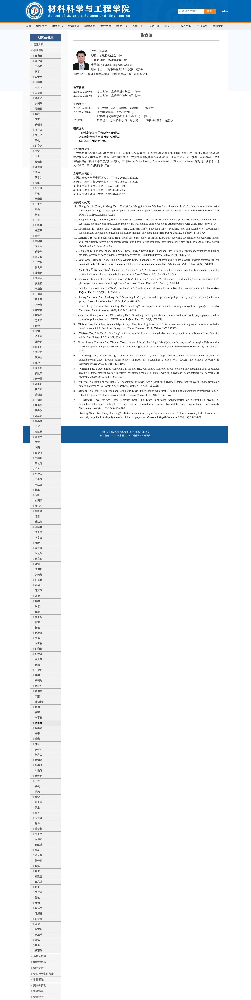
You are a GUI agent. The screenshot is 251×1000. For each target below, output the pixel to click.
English (224, 11)
